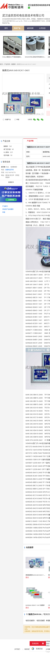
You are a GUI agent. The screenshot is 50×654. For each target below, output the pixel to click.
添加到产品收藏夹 (7, 209)
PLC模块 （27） (9, 152)
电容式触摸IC (30, 620)
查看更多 (11, 182)
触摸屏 (13, 64)
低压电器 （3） (8, 155)
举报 (17, 120)
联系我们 (27, 649)
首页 (1, 64)
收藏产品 (8, 120)
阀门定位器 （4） (9, 149)
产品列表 (7, 64)
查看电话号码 (9, 170)
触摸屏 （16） (8, 146)
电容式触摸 (41, 620)
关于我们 (17, 649)
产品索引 (5, 206)
